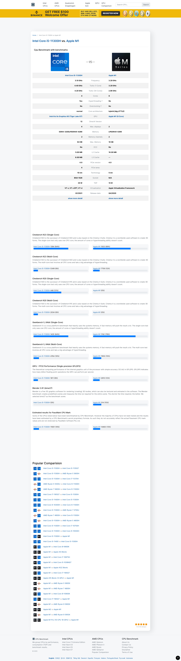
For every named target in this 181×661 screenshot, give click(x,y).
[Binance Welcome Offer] (36, 13)
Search (146, 5)
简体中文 (69, 658)
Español (90, 658)
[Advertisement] (90, 24)
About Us (125, 642)
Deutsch (84, 658)
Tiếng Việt (76, 658)
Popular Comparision (100, 652)
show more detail (75, 198)
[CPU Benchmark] (33, 4)
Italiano (103, 658)
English (51, 658)
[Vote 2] (138, 624)
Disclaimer (126, 650)
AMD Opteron (97, 642)
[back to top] (178, 658)
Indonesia (129, 658)
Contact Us (126, 645)
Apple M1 (72, 41)
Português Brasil (112, 658)
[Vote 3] (141, 624)
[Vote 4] (143, 624)
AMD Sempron (98, 650)
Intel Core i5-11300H (46, 41)
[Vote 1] (136, 624)
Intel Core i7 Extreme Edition (73, 642)
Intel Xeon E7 (67, 650)
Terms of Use (127, 652)
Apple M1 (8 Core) (116, 116)
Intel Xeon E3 (67, 645)
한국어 (63, 658)
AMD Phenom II (98, 645)
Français (97, 658)
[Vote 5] (146, 624)
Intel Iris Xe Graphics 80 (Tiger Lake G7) (65, 116)
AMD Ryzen (96, 647)
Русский (122, 658)
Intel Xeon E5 (67, 647)
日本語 (57, 658)
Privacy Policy (127, 647)
